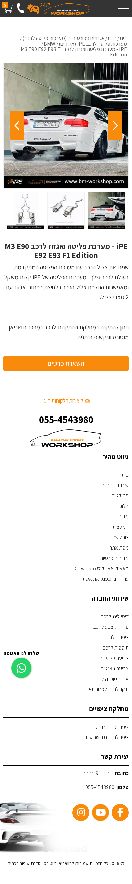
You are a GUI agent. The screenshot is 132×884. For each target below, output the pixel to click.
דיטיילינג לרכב (115, 616)
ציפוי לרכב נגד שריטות (107, 737)
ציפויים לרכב (116, 637)
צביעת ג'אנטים (114, 668)
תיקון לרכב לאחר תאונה (106, 689)
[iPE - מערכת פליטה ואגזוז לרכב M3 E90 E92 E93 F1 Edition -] (106, 210)
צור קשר (121, 537)
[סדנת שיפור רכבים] (67, 8)
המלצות (121, 526)
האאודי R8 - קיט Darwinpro (101, 568)
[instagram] (80, 812)
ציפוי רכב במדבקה (110, 727)
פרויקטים (120, 495)
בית (125, 474)
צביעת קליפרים (114, 658)
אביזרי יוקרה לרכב (111, 679)
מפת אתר (119, 547)
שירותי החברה (115, 485)
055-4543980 (66, 419)
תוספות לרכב (116, 647)
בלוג (124, 506)
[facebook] (120, 812)
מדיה (123, 516)
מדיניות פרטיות (114, 558)
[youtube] (100, 812)
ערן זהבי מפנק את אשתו (105, 579)
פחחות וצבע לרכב (111, 627)
